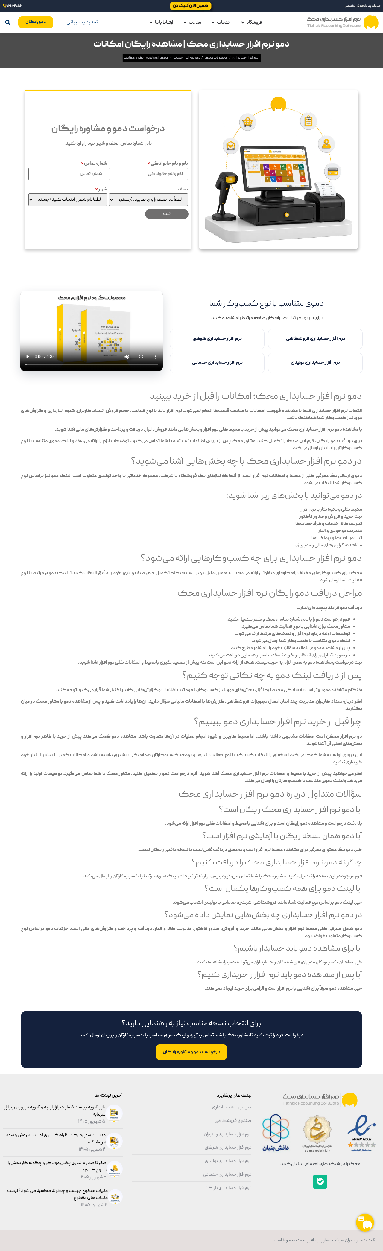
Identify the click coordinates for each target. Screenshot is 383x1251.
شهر (101, 189)
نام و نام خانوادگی (168, 163)
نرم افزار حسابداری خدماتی (217, 363)
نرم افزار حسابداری (245, 57)
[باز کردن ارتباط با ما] (151, 22)
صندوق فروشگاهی (233, 1121)
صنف (183, 189)
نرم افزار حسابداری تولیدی (315, 363)
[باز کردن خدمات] (213, 22)
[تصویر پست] (113, 1121)
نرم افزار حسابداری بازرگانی (226, 1188)
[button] (7, 22)
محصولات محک (216, 57)
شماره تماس (94, 163)
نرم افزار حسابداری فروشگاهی (315, 339)
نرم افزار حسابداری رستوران (227, 1134)
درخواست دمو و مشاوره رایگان (191, 1052)
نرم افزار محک (307, 1240)
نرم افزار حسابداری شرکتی (217, 339)
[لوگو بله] (320, 1182)
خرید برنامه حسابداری (231, 1107)
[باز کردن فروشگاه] (242, 22)
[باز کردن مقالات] (185, 22)
